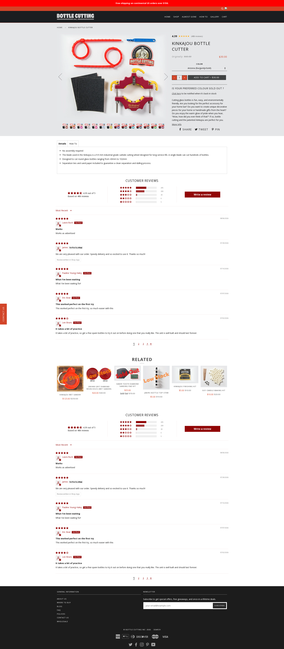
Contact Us (63, 617)
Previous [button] (62, 76)
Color (199, 64)
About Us (62, 599)
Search (157, 629)
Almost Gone (189, 17)
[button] (126, 188)
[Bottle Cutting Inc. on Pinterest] (148, 645)
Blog (59, 606)
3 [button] (143, 343)
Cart (224, 17)
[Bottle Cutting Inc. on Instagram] (142, 645)
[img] (62, 218)
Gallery (214, 17)
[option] (113, 76)
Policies (61, 614)
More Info (176, 124)
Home (167, 17)
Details (62, 143)
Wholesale (62, 621)
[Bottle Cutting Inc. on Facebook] (136, 645)
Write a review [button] (202, 194)
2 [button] (138, 343)
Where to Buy (64, 602)
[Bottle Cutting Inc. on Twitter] (131, 645)
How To (203, 17)
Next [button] (164, 76)
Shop (176, 17)
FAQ (59, 610)
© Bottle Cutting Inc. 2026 (137, 629)
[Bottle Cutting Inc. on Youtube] (153, 645)
